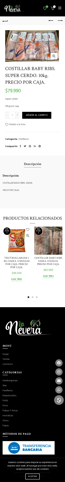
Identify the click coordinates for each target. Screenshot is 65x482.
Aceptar (32, 476)
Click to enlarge (54, 56)
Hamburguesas (10, 381)
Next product (59, 20)
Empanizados (9, 396)
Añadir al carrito (37, 115)
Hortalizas (8, 416)
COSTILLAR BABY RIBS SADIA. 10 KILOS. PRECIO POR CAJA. (48, 261)
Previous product (51, 20)
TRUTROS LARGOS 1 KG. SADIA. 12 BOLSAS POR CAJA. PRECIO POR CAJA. (16, 262)
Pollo (5, 401)
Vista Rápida (28, 236)
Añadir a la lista (17, 124)
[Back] (5, 20)
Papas (6, 426)
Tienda (6, 359)
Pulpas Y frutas (10, 411)
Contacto (8, 364)
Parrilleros (24, 139)
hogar (6, 354)
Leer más (16, 279)
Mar (5, 386)
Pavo (5, 406)
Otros (5, 421)
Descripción (32, 164)
